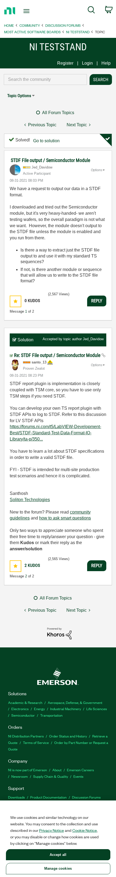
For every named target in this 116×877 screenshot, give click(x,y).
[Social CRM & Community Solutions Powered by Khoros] (59, 633)
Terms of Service (36, 742)
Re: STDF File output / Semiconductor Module (57, 355)
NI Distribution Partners (26, 736)
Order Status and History (68, 736)
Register (65, 63)
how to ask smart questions (65, 518)
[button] (15, 301)
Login (87, 63)
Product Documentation (48, 797)
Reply (96, 300)
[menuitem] (91, 10)
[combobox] (45, 79)
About (57, 769)
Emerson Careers (80, 769)
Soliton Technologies (30, 499)
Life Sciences (96, 708)
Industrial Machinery (65, 708)
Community (29, 25)
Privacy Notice (51, 830)
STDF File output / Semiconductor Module (50, 160)
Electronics (20, 708)
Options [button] (96, 170)
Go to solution (46, 140)
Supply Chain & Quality (50, 776)
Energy (39, 708)
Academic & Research (25, 702)
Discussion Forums (63, 25)
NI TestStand (78, 31)
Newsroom (19, 776)
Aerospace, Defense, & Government (75, 702)
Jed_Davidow (93, 339)
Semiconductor (23, 715)
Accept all (58, 855)
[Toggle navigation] (27, 11)
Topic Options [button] (19, 95)
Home (9, 25)
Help (106, 63)
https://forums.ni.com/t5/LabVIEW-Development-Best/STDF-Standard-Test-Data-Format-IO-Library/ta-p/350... (55, 432)
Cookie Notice (84, 830)
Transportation (51, 715)
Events (78, 776)
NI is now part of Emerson (27, 769)
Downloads (16, 797)
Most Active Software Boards (32, 31)
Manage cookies (58, 868)
